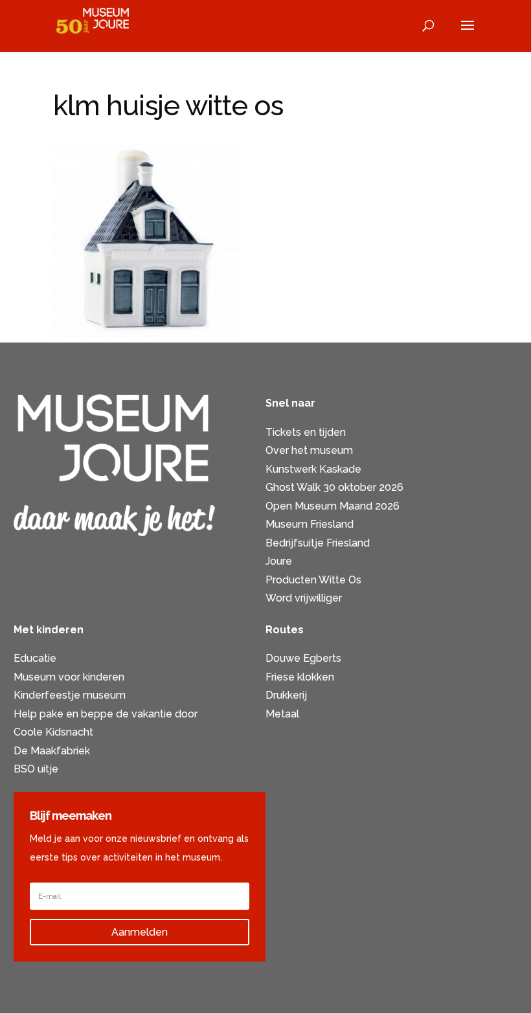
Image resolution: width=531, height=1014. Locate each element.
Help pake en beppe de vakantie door (106, 714)
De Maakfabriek (52, 751)
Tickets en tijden (306, 432)
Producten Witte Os (313, 580)
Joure (279, 561)
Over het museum (309, 450)
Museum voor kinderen (69, 677)
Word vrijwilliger (304, 598)
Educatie (35, 658)
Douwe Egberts (303, 658)
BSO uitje (36, 769)
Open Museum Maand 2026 (333, 506)
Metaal (282, 714)
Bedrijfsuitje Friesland (318, 543)
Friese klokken (300, 677)
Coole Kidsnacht (53, 732)
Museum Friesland (310, 524)
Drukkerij (286, 695)
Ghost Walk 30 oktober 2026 (334, 487)
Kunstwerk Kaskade (313, 469)
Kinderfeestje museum (70, 695)
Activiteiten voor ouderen (327, 732)
